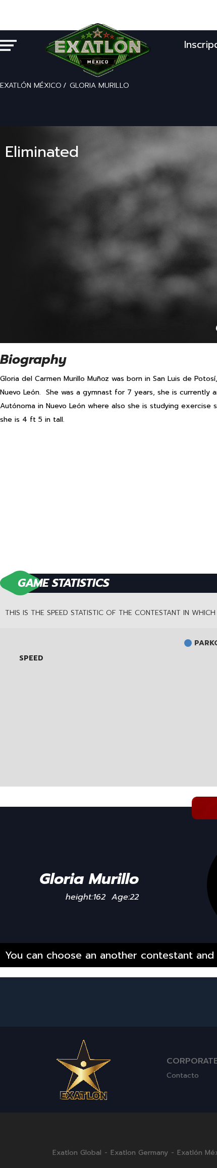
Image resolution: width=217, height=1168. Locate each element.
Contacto (183, 1075)
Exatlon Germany (139, 1153)
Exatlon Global (76, 1153)
